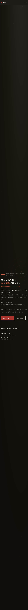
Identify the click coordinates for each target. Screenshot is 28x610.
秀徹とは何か (20, 318)
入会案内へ (6, 318)
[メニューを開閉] (25, 2)
